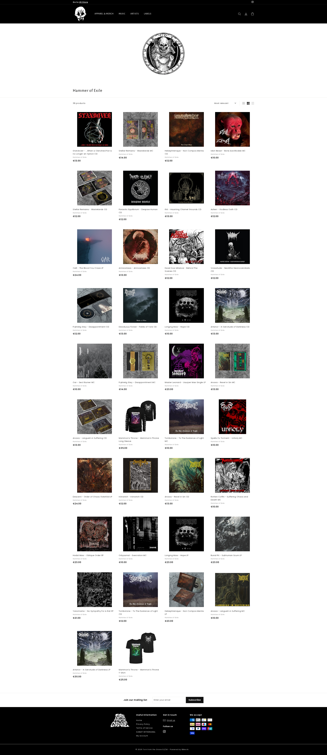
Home (139, 720)
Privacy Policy (143, 724)
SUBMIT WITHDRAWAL (146, 732)
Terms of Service (144, 728)
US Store (83, 2)
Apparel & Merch (104, 14)
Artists (134, 14)
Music (122, 14)
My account (142, 735)
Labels (147, 14)
